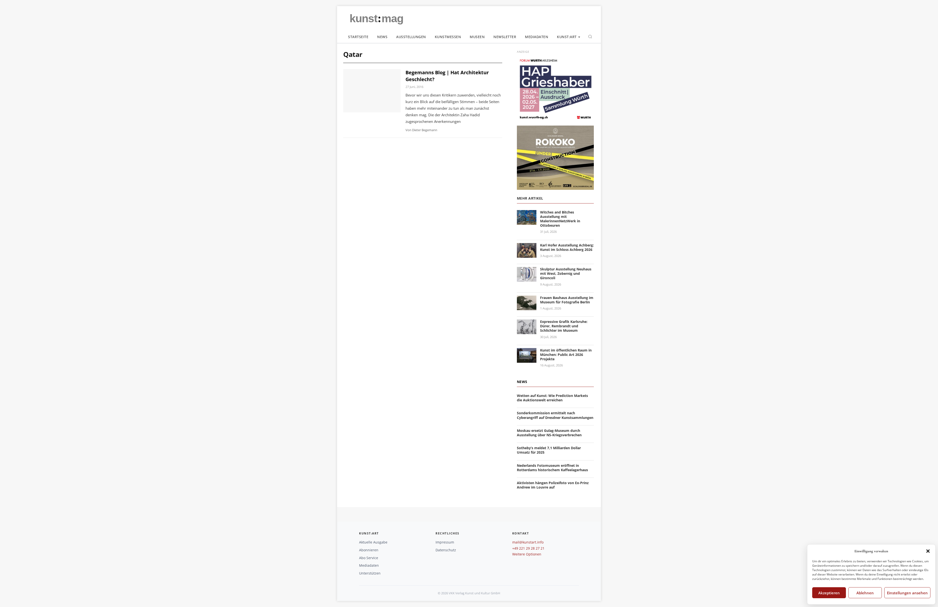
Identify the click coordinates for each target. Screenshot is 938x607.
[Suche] (590, 36)
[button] (928, 551)
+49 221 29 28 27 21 (528, 548)
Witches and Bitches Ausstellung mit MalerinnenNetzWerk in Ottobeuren (560, 219)
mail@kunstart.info (528, 542)
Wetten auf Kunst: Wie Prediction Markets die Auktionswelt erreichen (552, 397)
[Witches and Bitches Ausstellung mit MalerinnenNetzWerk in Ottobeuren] (526, 221)
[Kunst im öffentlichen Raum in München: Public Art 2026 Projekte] (526, 359)
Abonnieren (368, 550)
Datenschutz (446, 550)
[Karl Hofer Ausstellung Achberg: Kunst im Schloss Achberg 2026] (526, 254)
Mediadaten (536, 36)
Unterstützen (370, 573)
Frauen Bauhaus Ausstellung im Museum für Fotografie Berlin (566, 299)
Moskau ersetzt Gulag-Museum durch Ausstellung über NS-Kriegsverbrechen (549, 432)
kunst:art (567, 36)
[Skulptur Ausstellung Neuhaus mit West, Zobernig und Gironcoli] (526, 278)
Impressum (445, 542)
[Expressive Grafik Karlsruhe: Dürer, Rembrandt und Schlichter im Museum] (526, 331)
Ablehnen (865, 592)
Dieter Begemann (424, 130)
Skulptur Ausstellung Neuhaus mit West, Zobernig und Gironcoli (565, 273)
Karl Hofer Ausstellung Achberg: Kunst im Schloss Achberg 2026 (567, 247)
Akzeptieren (829, 592)
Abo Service (368, 557)
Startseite (358, 36)
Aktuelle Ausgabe (373, 542)
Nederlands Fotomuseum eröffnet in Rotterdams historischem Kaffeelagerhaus (552, 467)
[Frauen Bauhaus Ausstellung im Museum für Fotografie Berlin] (526, 307)
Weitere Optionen (526, 554)
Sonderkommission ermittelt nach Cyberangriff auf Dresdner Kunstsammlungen (555, 415)
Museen (477, 36)
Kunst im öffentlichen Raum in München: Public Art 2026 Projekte (566, 354)
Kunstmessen (448, 36)
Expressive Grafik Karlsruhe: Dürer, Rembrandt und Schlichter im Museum (563, 326)
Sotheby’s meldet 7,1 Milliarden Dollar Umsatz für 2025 (549, 450)
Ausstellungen (411, 36)
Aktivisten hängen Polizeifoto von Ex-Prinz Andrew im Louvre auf (553, 485)
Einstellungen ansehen (907, 592)
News (382, 36)
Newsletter (504, 36)
